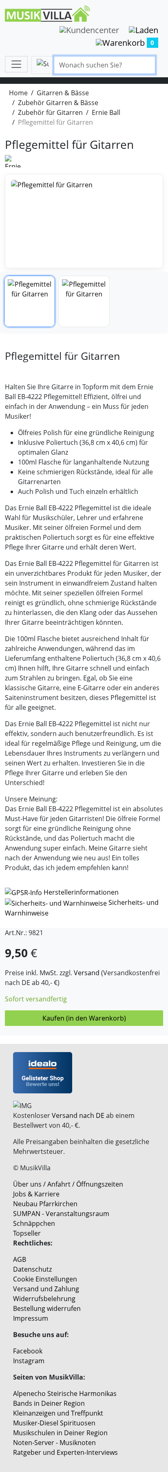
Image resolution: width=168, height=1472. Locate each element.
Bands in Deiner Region (49, 1403)
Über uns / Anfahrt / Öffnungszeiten (68, 1184)
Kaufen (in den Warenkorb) (84, 1018)
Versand (86, 972)
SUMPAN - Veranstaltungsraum (61, 1213)
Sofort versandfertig (36, 998)
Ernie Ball (106, 112)
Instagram (28, 1360)
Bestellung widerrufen (47, 1308)
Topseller (27, 1233)
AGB (19, 1259)
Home (18, 92)
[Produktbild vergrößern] (84, 221)
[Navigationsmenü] (16, 64)
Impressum (30, 1318)
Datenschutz (32, 1269)
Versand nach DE (78, 1115)
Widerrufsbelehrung (44, 1298)
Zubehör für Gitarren (50, 112)
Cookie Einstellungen (45, 1279)
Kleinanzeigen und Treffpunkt (58, 1413)
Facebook (27, 1350)
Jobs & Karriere (36, 1193)
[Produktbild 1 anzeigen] (29, 301)
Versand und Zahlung (46, 1288)
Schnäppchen (34, 1223)
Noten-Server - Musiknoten (54, 1442)
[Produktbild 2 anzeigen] (83, 301)
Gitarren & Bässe (63, 92)
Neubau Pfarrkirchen (45, 1203)
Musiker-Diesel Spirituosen (54, 1422)
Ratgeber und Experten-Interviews (65, 1452)
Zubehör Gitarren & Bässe (58, 102)
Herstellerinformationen (81, 892)
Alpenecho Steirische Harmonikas (65, 1393)
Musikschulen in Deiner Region (60, 1432)
